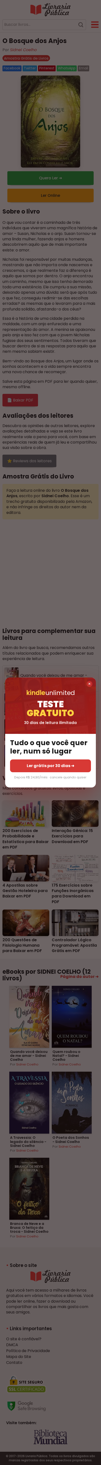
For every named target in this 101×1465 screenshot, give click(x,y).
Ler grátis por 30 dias (50, 766)
